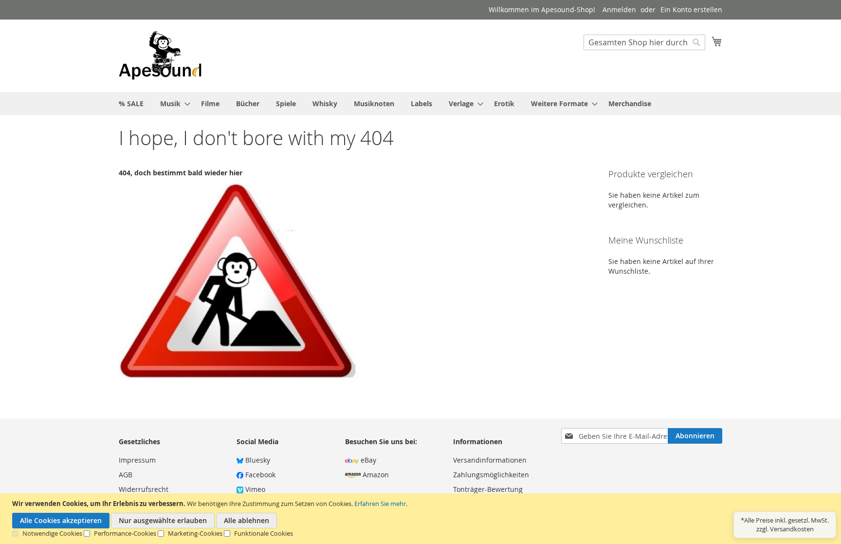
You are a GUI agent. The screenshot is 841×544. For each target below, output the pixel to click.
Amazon (375, 474)
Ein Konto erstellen (691, 9)
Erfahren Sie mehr (380, 503)
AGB (125, 474)
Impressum (137, 460)
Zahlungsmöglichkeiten (491, 474)
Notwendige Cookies (52, 533)
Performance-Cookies (125, 533)
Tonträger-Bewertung (488, 489)
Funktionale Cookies (263, 533)
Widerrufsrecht (143, 489)
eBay (367, 460)
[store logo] (160, 55)
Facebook (259, 474)
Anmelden (619, 9)
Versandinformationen (490, 460)
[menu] (420, 103)
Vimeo (254, 489)
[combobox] (644, 42)
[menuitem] (131, 103)
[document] (421, 518)
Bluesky (256, 460)
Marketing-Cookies (195, 533)
